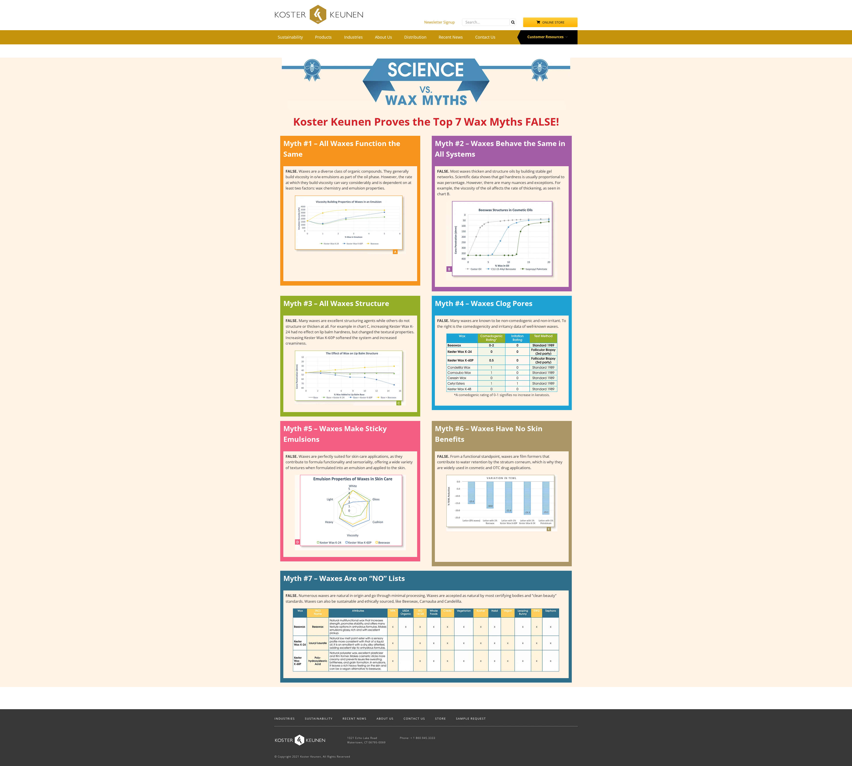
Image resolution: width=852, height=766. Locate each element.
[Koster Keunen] (318, 6)
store (440, 719)
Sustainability (319, 719)
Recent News (355, 719)
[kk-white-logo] (300, 736)
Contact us (414, 719)
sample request (471, 719)
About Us (385, 719)
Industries (284, 719)
